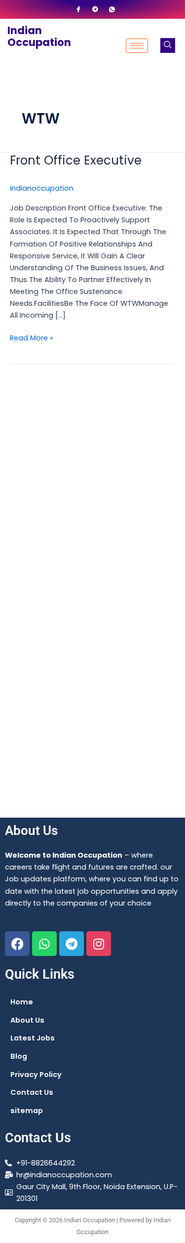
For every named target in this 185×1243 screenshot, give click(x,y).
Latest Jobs (32, 1038)
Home (21, 1002)
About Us (27, 1020)
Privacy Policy (36, 1074)
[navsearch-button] (167, 45)
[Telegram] (95, 9)
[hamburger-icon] (137, 46)
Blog (18, 1056)
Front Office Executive (76, 160)
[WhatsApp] (112, 9)
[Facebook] (78, 9)
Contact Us (31, 1092)
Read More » (31, 337)
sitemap (26, 1111)
